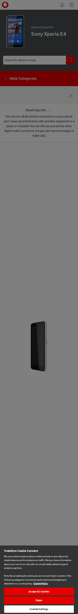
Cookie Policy (40, 583)
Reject (39, 600)
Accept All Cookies (39, 591)
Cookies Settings (39, 609)
